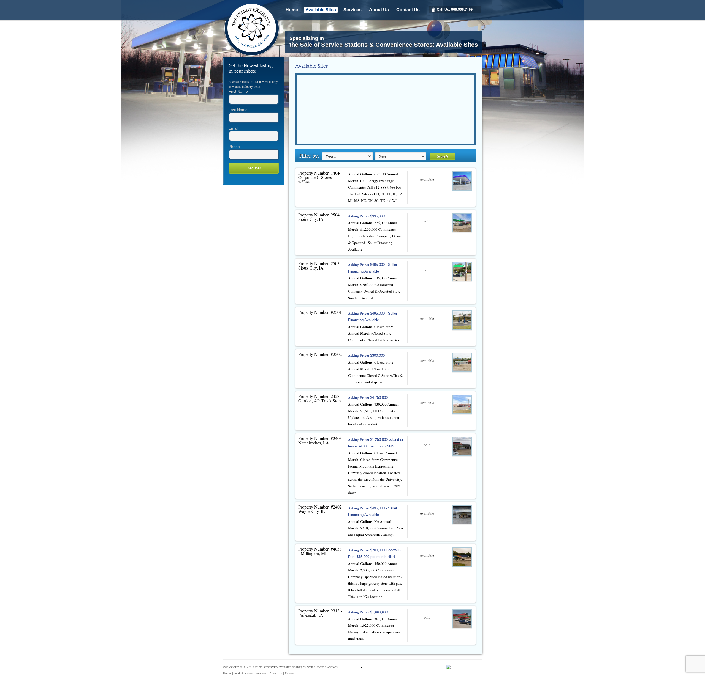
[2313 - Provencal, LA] (462, 619)
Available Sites (320, 9)
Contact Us (408, 9)
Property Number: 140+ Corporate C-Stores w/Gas (319, 177)
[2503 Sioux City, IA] (462, 272)
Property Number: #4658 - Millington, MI (320, 551)
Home (292, 9)
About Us (379, 9)
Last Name (238, 110)
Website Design (290, 667)
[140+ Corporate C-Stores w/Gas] (462, 181)
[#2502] (462, 363)
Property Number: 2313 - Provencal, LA (320, 613)
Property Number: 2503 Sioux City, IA (319, 265)
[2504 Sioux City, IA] (462, 223)
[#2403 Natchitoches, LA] (462, 447)
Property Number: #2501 (320, 312)
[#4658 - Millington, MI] (462, 557)
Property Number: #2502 (320, 354)
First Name (238, 91)
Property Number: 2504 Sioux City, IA (319, 217)
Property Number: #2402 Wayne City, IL (320, 509)
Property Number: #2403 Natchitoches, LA (320, 440)
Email (233, 128)
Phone (234, 146)
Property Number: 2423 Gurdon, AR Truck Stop (319, 398)
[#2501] (462, 320)
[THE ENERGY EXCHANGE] (253, 55)
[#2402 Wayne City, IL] (462, 515)
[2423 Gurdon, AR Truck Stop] (462, 405)
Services (352, 9)
